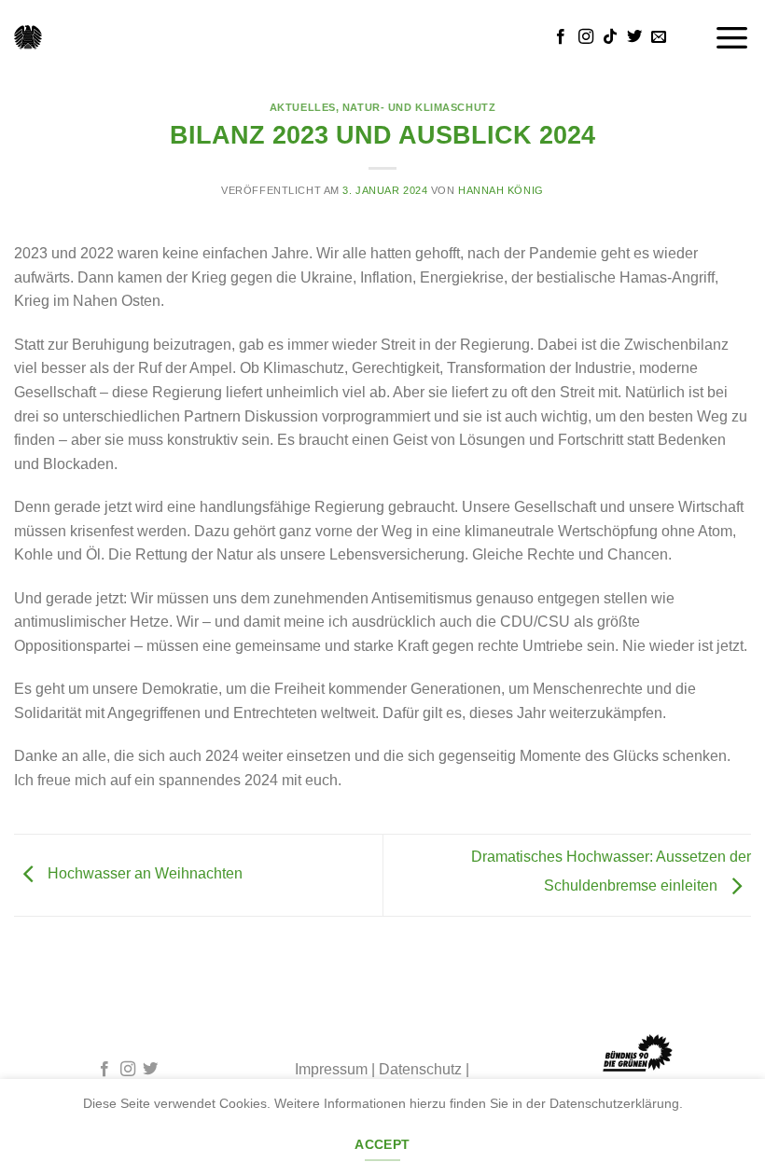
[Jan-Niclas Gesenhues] (28, 37)
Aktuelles (303, 107)
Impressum (331, 1069)
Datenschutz (420, 1069)
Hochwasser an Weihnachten (143, 874)
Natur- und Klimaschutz (418, 107)
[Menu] (732, 37)
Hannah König (501, 190)
